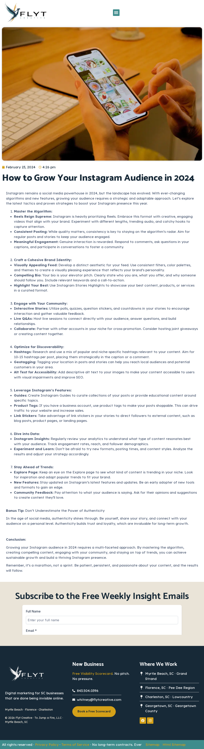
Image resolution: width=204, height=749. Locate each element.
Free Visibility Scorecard (92, 673)
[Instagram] (150, 720)
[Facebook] (143, 720)
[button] (116, 12)
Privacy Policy (47, 744)
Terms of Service (75, 744)
